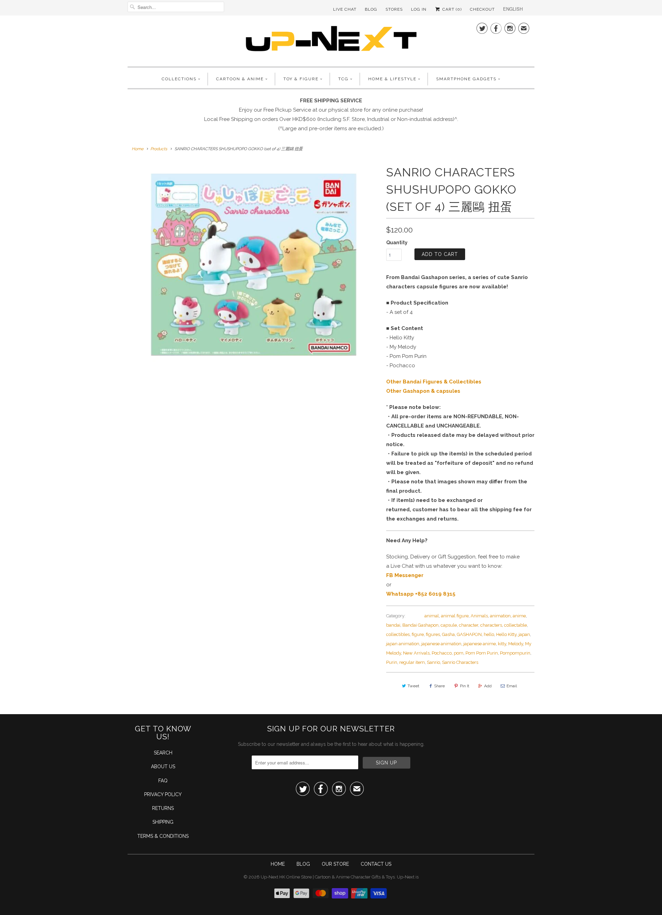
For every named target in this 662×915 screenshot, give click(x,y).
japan (524, 634)
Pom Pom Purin (481, 653)
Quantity (397, 242)
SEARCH (163, 752)
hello (489, 634)
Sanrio (433, 662)
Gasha (448, 634)
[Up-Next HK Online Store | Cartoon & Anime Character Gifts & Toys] (331, 40)
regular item (412, 662)
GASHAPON (469, 634)
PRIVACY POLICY (163, 794)
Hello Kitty (506, 634)
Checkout (482, 9)
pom (458, 653)
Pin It (464, 685)
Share (439, 685)
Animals (479, 615)
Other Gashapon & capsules (423, 391)
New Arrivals (416, 653)
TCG (343, 78)
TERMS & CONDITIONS (163, 836)
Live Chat (345, 9)
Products (158, 148)
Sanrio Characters (460, 662)
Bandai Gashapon (420, 625)
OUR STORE (335, 864)
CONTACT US (376, 864)
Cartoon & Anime (240, 78)
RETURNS (163, 808)
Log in (419, 9)
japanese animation (441, 643)
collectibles (398, 634)
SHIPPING (162, 822)
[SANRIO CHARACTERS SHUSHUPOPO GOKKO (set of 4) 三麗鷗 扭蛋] (253, 267)
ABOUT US (163, 766)
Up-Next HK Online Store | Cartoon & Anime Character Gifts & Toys (328, 877)
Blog (371, 9)
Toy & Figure (301, 78)
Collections (179, 78)
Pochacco (442, 653)
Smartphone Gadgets (466, 78)
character (468, 625)
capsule (449, 625)
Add (488, 685)
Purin (391, 662)
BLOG (303, 864)
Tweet (413, 685)
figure (418, 634)
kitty (502, 643)
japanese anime (479, 643)
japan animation (402, 643)
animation (500, 615)
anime (519, 615)
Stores (394, 9)
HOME (278, 864)
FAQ (163, 780)
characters (491, 625)
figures (433, 634)
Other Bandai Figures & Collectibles (433, 382)
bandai (393, 625)
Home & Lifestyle (392, 78)
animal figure (455, 615)
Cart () (451, 9)
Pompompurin (515, 653)
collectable (515, 625)
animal (431, 615)
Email (511, 685)
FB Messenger (404, 575)
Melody (515, 643)
